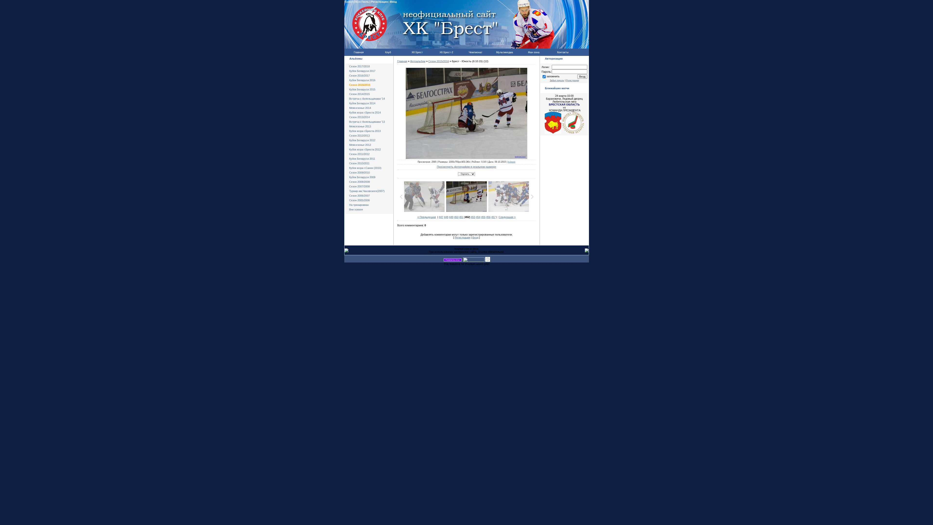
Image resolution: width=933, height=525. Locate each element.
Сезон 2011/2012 (359, 154)
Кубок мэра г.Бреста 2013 (365, 131)
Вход (393, 1)
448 (446, 217)
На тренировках (359, 204)
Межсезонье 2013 (360, 126)
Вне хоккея (356, 209)
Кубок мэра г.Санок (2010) (365, 167)
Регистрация (379, 1)
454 (478, 217)
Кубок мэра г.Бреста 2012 (365, 149)
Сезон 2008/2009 (359, 181)
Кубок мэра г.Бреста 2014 (365, 112)
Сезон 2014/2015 (359, 94)
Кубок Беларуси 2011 (362, 158)
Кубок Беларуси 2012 (362, 140)
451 (461, 217)
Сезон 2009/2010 (359, 172)
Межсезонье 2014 (360, 107)
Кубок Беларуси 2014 (362, 103)
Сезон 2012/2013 (359, 135)
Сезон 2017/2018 (359, 66)
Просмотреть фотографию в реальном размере (466, 166)
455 (483, 217)
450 (456, 217)
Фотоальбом (417, 61)
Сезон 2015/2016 (359, 84)
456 (488, 217)
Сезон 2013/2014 (359, 117)
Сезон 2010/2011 (359, 163)
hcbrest (511, 162)
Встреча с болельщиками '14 (367, 98)
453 (473, 217)
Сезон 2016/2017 (359, 75)
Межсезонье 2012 (360, 144)
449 (451, 217)
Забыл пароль (557, 80)
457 (493, 217)
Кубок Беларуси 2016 (362, 80)
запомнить (553, 76)
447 (441, 217)
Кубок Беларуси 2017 (362, 71)
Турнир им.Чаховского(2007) (367, 191)
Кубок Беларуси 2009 (362, 177)
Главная (402, 61)
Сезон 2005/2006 (359, 200)
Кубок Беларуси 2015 (362, 89)
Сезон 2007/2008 (359, 186)
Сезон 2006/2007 (359, 195)
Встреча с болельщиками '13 (367, 121)
